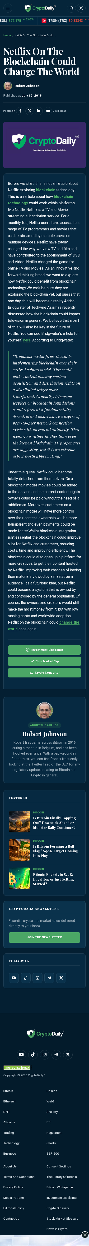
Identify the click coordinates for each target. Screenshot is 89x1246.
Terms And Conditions (18, 1177)
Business (9, 1153)
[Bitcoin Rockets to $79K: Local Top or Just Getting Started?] (19, 878)
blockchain (45, 190)
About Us (10, 1166)
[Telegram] (49, 978)
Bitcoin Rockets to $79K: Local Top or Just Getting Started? (53, 879)
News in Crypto (57, 1229)
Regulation (54, 1132)
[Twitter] (61, 978)
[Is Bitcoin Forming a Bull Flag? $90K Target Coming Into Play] (19, 850)
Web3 (51, 1101)
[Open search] (71, 8)
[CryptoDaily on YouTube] (48, 111)
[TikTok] (26, 978)
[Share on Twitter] (29, 111)
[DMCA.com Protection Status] (17, 1067)
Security (52, 1112)
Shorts (51, 1143)
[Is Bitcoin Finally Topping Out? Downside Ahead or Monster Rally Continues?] (19, 822)
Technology (11, 1143)
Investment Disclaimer (62, 1197)
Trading (8, 1132)
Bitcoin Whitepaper (60, 1187)
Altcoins (9, 1122)
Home (7, 35)
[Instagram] (37, 978)
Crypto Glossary (58, 1208)
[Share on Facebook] (20, 111)
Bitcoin (8, 1091)
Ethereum (9, 1101)
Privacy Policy (13, 1187)
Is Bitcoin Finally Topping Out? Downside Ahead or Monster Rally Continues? (54, 823)
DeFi (6, 1112)
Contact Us (11, 1218)
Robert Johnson (44, 733)
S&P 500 (53, 1153)
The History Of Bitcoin (62, 1177)
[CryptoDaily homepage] (40, 8)
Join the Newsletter (44, 937)
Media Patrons (13, 1197)
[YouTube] (14, 978)
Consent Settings (59, 1166)
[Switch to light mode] (81, 8)
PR (49, 1122)
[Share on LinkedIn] (39, 111)
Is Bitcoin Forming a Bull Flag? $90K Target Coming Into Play (55, 851)
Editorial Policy (13, 1208)
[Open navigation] (7, 8)
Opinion (52, 1091)
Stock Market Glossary (62, 1218)
